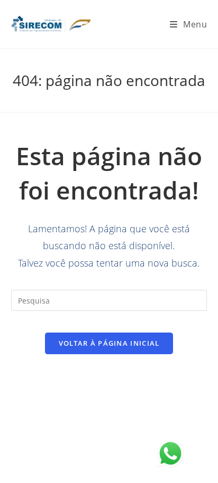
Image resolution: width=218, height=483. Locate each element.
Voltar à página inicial (109, 343)
